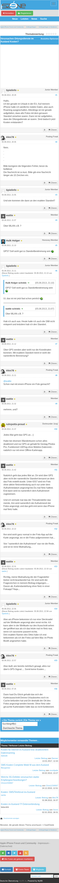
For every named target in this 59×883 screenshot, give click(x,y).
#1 (56, 95)
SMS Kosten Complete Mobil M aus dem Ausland (25, 765)
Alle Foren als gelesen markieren (18, 859)
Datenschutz (6, 846)
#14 (55, 609)
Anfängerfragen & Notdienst (48, 27)
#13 (55, 566)
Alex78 (55, 798)
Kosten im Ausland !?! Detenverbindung (20, 804)
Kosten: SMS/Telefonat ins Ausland (18, 792)
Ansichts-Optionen (49, 39)
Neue (15, 19)
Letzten (24, 19)
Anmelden (9, 13)
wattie (4, 571)
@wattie (7, 381)
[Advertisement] (29, 67)
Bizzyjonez (5, 768)
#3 (56, 195)
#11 (55, 470)
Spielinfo (5, 276)
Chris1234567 (7, 783)
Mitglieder (39, 869)
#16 (55, 689)
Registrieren (25, 13)
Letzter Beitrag (41, 758)
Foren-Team (23, 869)
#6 (56, 271)
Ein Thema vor (31, 720)
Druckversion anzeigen (11, 818)
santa (3, 795)
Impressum (43, 843)
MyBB (40, 881)
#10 (55, 429)
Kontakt (7, 869)
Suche (43, 19)
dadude (4, 756)
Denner (55, 758)
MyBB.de (23, 881)
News (34, 19)
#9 (56, 404)
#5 (56, 245)
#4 (56, 220)
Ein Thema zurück (13, 720)
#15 (55, 660)
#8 (56, 375)
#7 (56, 344)
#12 (55, 529)
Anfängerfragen (31, 27)
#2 (56, 142)
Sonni (55, 810)
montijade (54, 770)
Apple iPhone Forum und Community (12, 27)
